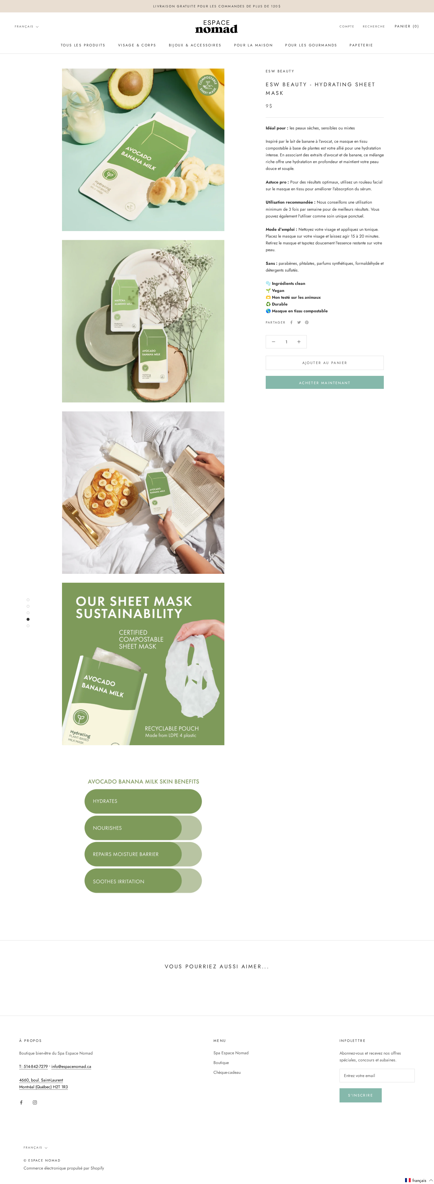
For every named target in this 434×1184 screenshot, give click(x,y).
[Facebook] (291, 322)
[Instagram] (35, 1102)
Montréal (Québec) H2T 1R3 (43, 1087)
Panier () (407, 26)
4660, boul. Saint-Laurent (41, 1080)
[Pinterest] (307, 322)
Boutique (221, 1063)
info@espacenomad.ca (71, 1066)
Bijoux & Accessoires (195, 45)
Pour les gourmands (311, 45)
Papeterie (361, 45)
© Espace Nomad (42, 1160)
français (24, 26)
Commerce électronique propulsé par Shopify (64, 1168)
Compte (347, 27)
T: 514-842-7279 (33, 1066)
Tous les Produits (83, 45)
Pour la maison (253, 45)
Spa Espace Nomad (231, 1053)
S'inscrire (360, 1095)
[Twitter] (299, 322)
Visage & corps (137, 45)
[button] (419, 1180)
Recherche (374, 27)
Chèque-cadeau (227, 1072)
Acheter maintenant (324, 383)
